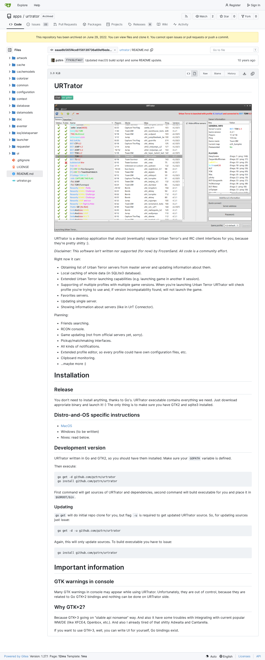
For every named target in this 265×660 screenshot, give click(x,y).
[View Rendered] (194, 73)
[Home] (8, 5)
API (258, 656)
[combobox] (234, 50)
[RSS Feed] (186, 16)
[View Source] (189, 73)
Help (37, 5)
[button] (202, 16)
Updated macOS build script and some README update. (123, 60)
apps (17, 16)
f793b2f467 (74, 60)
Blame (217, 73)
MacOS (66, 426)
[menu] (211, 656)
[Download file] (244, 73)
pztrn (59, 60)
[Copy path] (151, 49)
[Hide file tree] (10, 50)
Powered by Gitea (16, 656)
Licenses (244, 656)
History (232, 73)
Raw (205, 73)
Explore (22, 5)
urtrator (33, 16)
